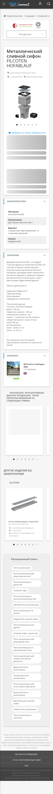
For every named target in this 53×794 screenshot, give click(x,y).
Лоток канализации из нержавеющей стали (23, 648)
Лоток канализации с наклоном (22, 716)
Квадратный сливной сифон (25, 619)
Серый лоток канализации (25, 709)
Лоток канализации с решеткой (22, 583)
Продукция (25, 34)
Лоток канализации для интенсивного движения (24, 685)
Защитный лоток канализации (20, 693)
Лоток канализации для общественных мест (23, 574)
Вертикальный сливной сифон (23, 702)
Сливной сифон (20, 590)
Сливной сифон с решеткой (25, 633)
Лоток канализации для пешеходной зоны (23, 640)
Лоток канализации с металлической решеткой (24, 597)
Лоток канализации (22, 568)
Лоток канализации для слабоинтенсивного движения (23, 659)
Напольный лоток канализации (21, 676)
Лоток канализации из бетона (23, 611)
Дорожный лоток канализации (20, 668)
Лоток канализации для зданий (23, 626)
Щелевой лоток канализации (26, 605)
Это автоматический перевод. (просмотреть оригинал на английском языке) (24, 342)
